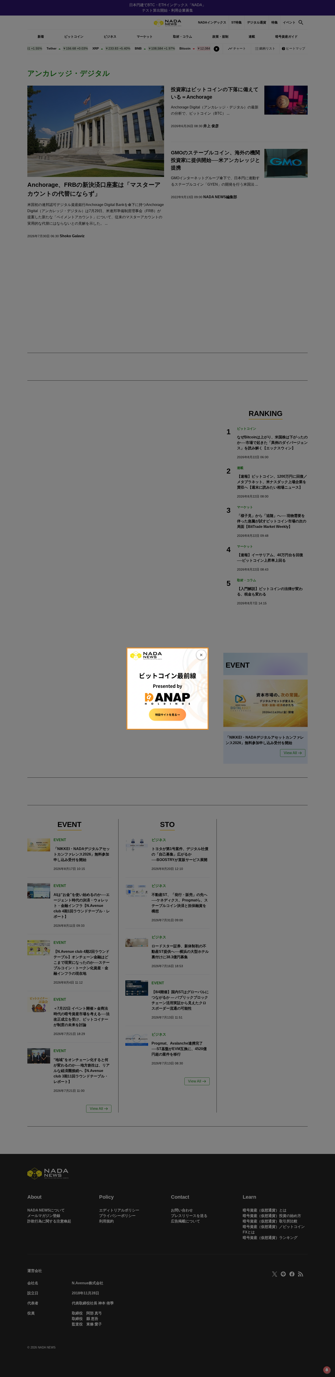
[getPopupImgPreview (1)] (167, 688)
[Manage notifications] (326, 1370)
